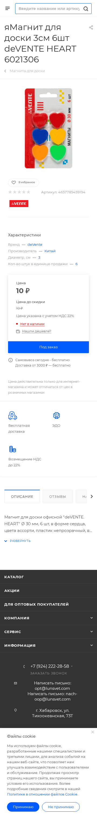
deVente (34, 244)
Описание (22, 497)
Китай (50, 251)
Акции (12, 590)
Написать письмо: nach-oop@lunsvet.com (52, 696)
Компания (16, 618)
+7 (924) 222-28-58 (49, 666)
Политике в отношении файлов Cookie (42, 794)
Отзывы (57, 497)
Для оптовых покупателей (36, 604)
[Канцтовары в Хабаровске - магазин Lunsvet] (48, 128)
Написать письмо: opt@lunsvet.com (52, 685)
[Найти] (85, 8)
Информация (20, 645)
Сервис (12, 632)
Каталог (14, 577)
